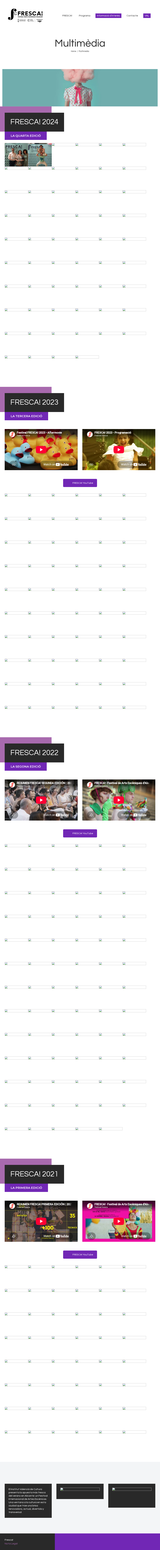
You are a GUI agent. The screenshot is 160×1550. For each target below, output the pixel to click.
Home (73, 51)
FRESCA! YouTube (82, 483)
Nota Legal (11, 1543)
